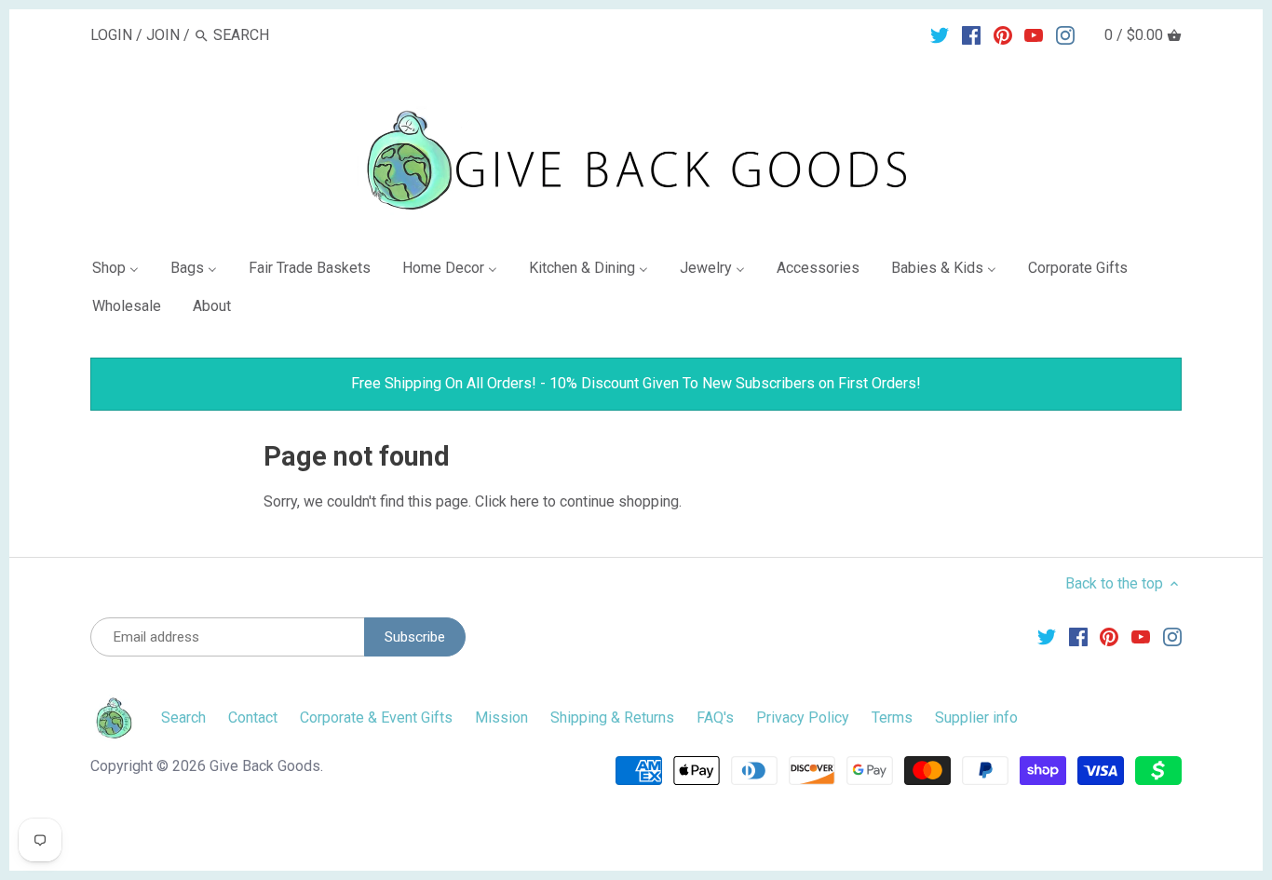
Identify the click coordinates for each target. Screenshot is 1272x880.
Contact (252, 717)
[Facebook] (971, 34)
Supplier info (976, 717)
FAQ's (715, 717)
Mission (501, 717)
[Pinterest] (1003, 34)
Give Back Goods (265, 766)
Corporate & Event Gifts (376, 717)
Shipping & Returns (612, 717)
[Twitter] (939, 34)
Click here (507, 501)
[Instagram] (1065, 34)
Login (111, 35)
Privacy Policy (802, 717)
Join (163, 35)
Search (183, 717)
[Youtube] (1033, 34)
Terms (892, 717)
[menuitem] (123, 271)
